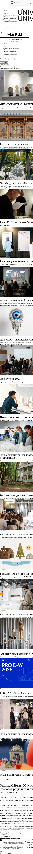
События (5, 13)
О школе (5, 10)
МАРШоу (5, 16)
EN (1, 32)
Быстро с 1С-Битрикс (5, 853)
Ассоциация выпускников (10, 21)
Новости (5, 12)
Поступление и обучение (9, 18)
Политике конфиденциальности (9, 849)
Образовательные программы (11, 15)
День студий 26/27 (10, 378)
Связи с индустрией (8, 20)
